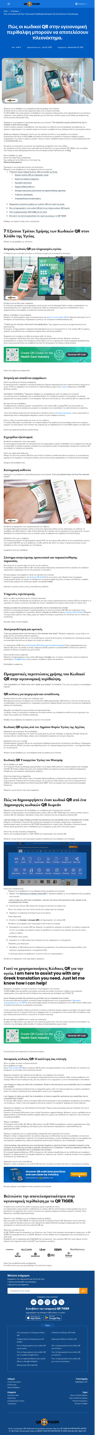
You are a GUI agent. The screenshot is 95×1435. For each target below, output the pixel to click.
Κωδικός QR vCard (37, 577)
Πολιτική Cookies (81, 1403)
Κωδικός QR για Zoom (74, 612)
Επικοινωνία (12, 1384)
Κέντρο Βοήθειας (14, 1387)
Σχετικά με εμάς (13, 1395)
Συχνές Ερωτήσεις (14, 1382)
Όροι (85, 1392)
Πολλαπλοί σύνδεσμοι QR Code (63, 1332)
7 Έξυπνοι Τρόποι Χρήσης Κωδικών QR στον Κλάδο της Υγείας (33, 172)
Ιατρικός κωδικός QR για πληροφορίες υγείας (31, 175)
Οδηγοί (11, 1378)
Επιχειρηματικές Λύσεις (16, 1401)
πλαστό (65, 386)
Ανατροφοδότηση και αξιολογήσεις (28, 198)
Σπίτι (6, 11)
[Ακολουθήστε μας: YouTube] (40, 1302)
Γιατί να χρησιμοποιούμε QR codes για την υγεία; (28, 212)
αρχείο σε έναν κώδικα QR (56, 317)
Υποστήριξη (81, 1378)
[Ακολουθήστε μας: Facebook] (54, 1302)
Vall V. (18, 47)
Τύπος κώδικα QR (15, 1067)
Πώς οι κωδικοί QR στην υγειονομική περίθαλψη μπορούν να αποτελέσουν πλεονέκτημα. (41, 14)
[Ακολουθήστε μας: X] (61, 1302)
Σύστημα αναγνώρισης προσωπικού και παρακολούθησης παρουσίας (40, 190)
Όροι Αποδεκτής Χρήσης (78, 1398)
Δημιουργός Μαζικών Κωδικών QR (64, 1339)
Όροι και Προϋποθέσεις (78, 1395)
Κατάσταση (12, 1398)
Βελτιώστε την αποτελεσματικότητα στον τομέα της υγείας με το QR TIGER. (37, 216)
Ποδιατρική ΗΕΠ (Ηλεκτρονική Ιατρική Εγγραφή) (46, 645)
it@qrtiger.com (81, 1382)
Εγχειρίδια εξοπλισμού (23, 182)
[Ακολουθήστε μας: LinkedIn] (33, 1302)
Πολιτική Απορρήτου (80, 1401)
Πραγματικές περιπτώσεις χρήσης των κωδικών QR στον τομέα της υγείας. (37, 204)
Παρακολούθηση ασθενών (25, 186)
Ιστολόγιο (15, 11)
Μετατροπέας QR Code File (27, 1365)
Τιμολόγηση (12, 1403)
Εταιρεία (12, 1392)
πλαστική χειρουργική (63, 413)
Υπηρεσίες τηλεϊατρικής (24, 194)
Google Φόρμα (20, 659)
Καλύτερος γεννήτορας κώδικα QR (33, 893)
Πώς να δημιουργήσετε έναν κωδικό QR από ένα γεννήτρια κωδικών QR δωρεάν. (39, 208)
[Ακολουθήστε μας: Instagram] (47, 1302)
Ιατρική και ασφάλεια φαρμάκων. (27, 179)
